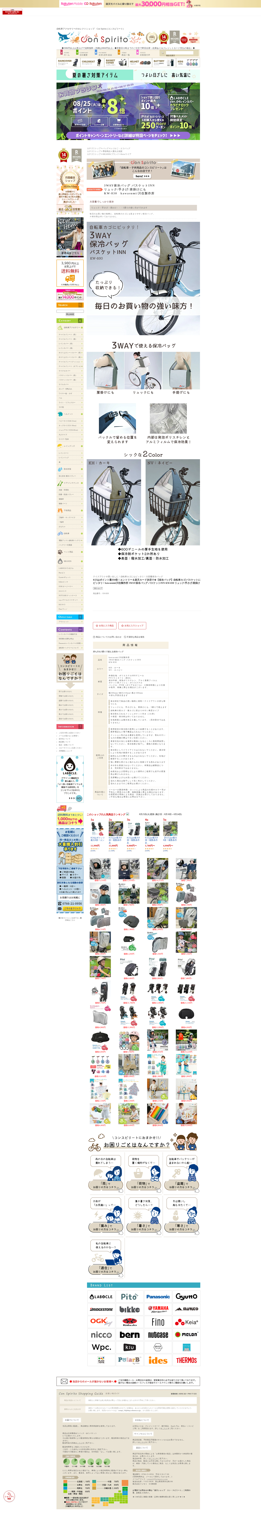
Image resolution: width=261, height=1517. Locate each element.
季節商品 (107, 151)
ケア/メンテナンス (71, 483)
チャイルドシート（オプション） (71, 366)
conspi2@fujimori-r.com (157, 1479)
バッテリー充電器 (65, 545)
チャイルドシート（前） (68, 334)
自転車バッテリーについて (69, 648)
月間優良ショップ (65, 751)
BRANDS (67, 561)
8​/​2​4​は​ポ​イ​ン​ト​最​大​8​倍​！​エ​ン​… (98, 840)
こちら (79, 1443)
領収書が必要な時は (66, 639)
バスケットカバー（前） (68, 375)
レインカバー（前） (66, 343)
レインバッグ (64, 457)
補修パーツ (63, 503)
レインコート (64, 453)
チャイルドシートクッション (69, 362)
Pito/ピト (62, 573)
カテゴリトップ (94, 148)
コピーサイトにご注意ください (70, 748)
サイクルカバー (64, 371)
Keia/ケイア (126, 154)
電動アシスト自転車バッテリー (70, 540)
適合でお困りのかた (66, 719)
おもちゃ (62, 526)
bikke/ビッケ (63, 582)
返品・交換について (66, 745)
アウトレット (64, 621)
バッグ (106, 148)
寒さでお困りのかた (66, 714)
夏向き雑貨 (117, 151)
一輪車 (61, 522)
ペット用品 (68, 552)
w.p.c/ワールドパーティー (68, 600)
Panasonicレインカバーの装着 (70, 643)
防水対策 (67, 469)
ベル (60, 398)
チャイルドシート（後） (68, 339)
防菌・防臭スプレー (66, 494)
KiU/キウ (62, 604)
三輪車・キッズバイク (67, 517)
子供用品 (67, 510)
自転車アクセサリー (72, 327)
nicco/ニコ (62, 591)
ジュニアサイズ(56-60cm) (68, 430)
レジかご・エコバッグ (120, 148)
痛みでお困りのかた (66, 705)
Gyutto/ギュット (65, 577)
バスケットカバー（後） (68, 380)
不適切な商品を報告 (135, 637)
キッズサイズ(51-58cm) (67, 425)
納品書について (64, 742)
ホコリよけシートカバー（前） (70, 353)
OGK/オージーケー (66, 586)
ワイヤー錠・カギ (65, 393)
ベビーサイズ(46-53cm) (67, 421)
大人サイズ (63, 434)
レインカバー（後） (66, 348)
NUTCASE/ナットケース (68, 595)
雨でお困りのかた (65, 691)
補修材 (61, 499)
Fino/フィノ (63, 609)
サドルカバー (64, 384)
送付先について (64, 739)
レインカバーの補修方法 (68, 634)
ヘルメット (68, 414)
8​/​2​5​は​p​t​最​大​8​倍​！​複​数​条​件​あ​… (115, 840)
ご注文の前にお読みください (69, 733)
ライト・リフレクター (67, 402)
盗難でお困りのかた (66, 700)
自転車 (66, 533)
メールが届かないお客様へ (69, 736)
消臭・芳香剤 (64, 490)
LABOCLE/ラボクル (66, 568)
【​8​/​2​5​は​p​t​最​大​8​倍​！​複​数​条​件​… (170, 840)
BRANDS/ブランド (111, 154)
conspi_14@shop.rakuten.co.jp (129, 1410)
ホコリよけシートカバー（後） (70, 357)
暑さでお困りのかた (66, 709)
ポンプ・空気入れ (65, 389)
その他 (61, 407)
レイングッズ (69, 446)
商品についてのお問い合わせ (108, 637)
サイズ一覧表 (64, 439)
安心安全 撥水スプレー (67, 476)
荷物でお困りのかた (66, 696)
